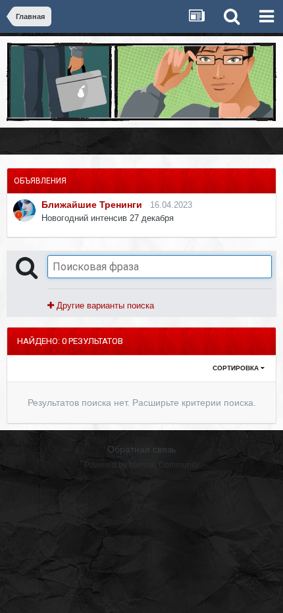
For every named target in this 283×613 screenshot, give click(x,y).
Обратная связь (141, 449)
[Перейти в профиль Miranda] (24, 210)
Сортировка (237, 368)
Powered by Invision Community (141, 465)
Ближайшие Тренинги (91, 204)
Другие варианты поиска (104, 305)
